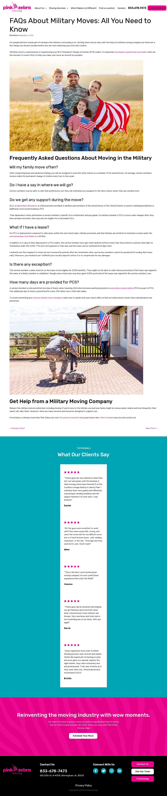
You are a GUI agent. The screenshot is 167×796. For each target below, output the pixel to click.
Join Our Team (142, 771)
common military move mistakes (47, 297)
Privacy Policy (83, 785)
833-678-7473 (53, 771)
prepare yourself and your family (132, 52)
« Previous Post (17, 428)
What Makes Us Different (83, 8)
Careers (121, 8)
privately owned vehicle (122, 288)
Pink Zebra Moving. (91, 790)
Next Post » (151, 428)
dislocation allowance (27, 205)
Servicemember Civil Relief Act (24, 236)
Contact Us (142, 764)
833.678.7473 (137, 8)
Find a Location (107, 8)
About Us (39, 8)
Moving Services (57, 8)
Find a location (106, 417)
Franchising (143, 779)
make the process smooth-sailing (69, 417)
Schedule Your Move (83, 736)
